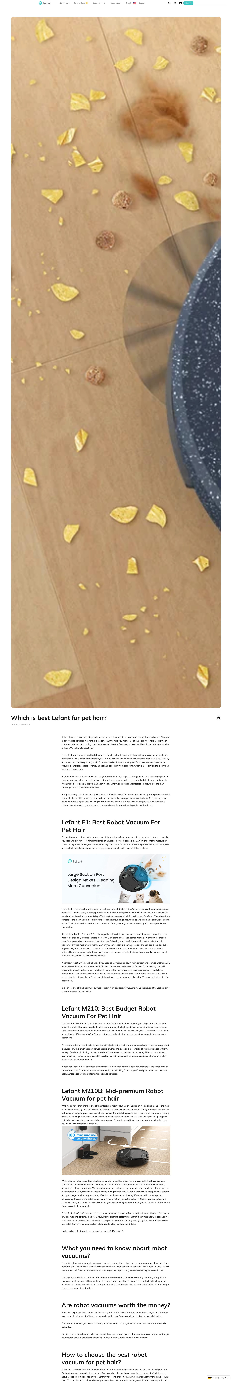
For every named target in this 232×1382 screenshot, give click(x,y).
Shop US (129, 3)
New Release (64, 3)
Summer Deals (79, 3)
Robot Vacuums (99, 3)
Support (142, 3)
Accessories (115, 3)
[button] (169, 3)
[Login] (175, 3)
